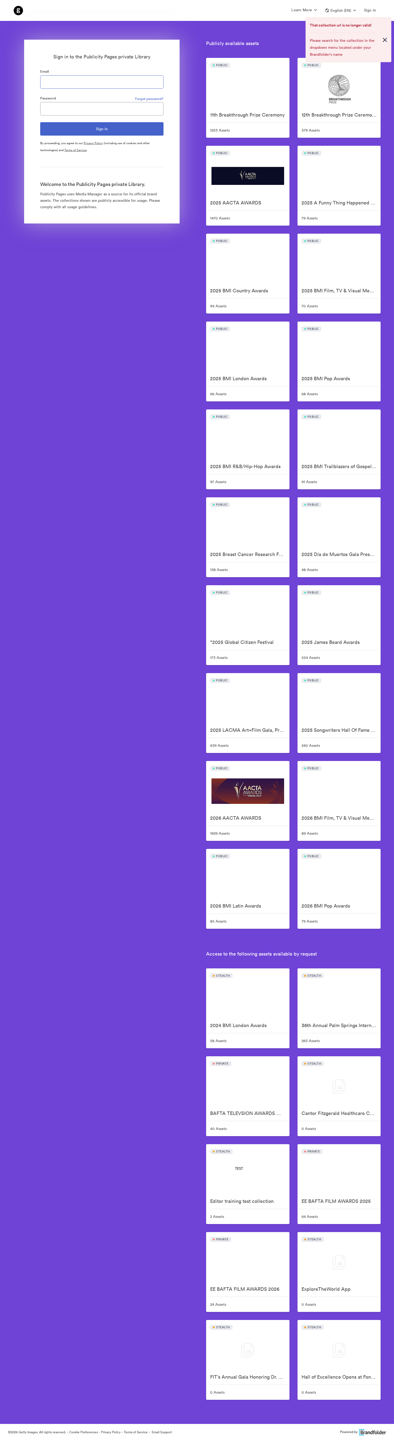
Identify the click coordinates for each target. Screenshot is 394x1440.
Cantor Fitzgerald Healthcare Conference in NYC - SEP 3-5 (341, 1113)
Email (44, 71)
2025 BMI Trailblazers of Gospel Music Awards (341, 466)
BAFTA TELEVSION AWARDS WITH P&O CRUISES (249, 1113)
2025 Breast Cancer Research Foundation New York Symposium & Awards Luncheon (249, 554)
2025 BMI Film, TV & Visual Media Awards (341, 291)
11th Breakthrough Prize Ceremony (247, 115)
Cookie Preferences (83, 1432)
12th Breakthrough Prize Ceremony (339, 115)
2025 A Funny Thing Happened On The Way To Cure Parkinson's (341, 203)
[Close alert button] (385, 40)
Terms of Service (75, 150)
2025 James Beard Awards (331, 642)
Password (48, 98)
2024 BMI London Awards (238, 1025)
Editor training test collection (242, 1201)
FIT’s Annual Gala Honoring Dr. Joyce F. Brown (249, 1377)
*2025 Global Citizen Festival (242, 642)
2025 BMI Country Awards (239, 291)
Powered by (349, 1432)
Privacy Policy (93, 143)
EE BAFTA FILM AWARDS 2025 (336, 1201)
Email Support (161, 1432)
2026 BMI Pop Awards (326, 906)
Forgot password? (149, 98)
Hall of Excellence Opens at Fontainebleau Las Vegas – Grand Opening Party (341, 1377)
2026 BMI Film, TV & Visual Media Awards (341, 818)
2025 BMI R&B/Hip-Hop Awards (245, 466)
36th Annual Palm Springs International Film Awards (341, 1025)
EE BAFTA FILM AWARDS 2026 (244, 1289)
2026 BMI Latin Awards (235, 906)
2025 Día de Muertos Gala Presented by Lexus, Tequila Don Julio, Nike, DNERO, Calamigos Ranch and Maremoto (341, 554)
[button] (340, 10)
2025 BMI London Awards (238, 378)
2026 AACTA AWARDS (235, 818)
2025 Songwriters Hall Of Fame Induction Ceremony (341, 730)
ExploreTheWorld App (326, 1289)
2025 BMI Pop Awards (326, 378)
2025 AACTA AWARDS (235, 203)
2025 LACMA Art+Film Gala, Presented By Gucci (249, 730)
